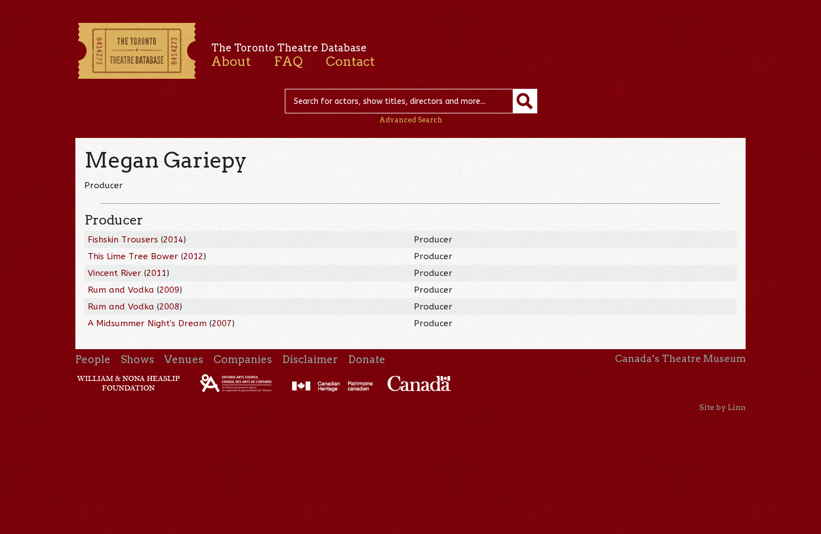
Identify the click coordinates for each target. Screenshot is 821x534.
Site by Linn (722, 407)
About (231, 61)
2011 (156, 273)
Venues (183, 359)
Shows (137, 359)
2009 (169, 290)
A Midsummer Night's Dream (147, 323)
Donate (366, 359)
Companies (242, 359)
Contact (350, 61)
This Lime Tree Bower (133, 256)
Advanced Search (410, 120)
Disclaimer (310, 359)
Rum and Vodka (121, 290)
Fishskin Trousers (123, 240)
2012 (193, 256)
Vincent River (114, 273)
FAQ (288, 61)
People (93, 359)
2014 (173, 240)
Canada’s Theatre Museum (680, 358)
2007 (222, 323)
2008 (169, 307)
